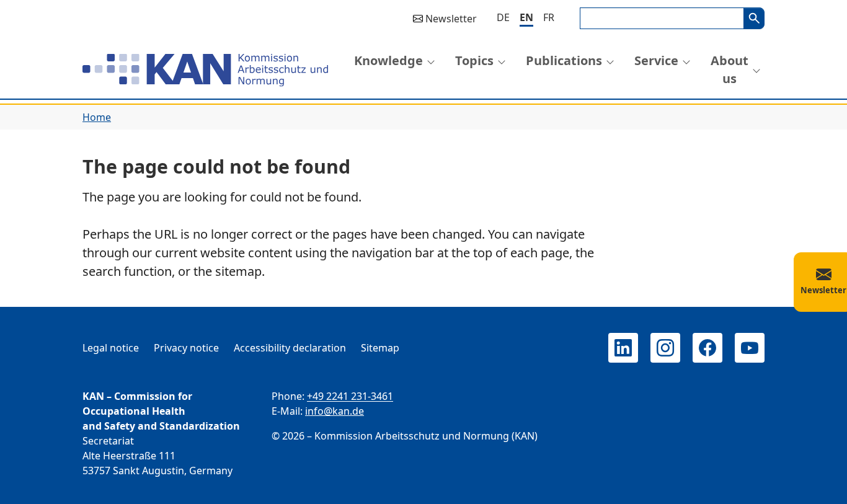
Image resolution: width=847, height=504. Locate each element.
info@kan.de (334, 411)
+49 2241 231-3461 (350, 396)
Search (754, 18)
